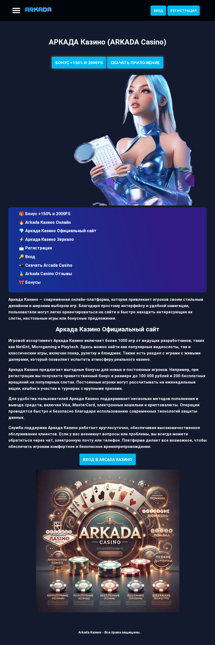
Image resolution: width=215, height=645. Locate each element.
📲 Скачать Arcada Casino (45, 265)
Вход (158, 11)
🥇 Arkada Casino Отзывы (45, 273)
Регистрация (183, 11)
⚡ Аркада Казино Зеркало (46, 239)
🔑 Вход (27, 256)
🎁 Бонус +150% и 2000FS (45, 213)
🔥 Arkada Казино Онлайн (45, 222)
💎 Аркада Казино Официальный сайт (57, 230)
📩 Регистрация (35, 248)
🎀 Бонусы (30, 282)
